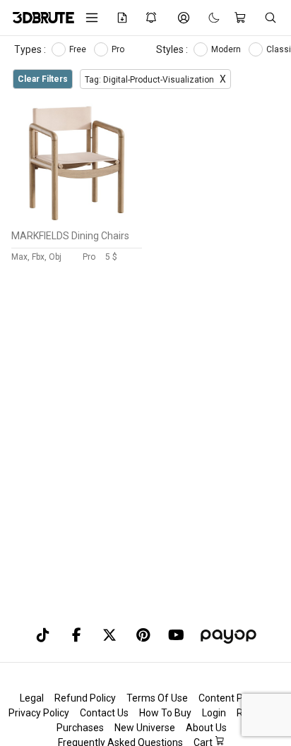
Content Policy (230, 698)
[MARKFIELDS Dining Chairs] (77, 219)
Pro (119, 49)
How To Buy (165, 712)
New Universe (144, 727)
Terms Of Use (157, 698)
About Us (206, 727)
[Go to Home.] (38, 17)
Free (78, 49)
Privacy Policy (38, 712)
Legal (32, 698)
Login (214, 712)
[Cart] (242, 17)
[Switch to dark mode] (207, 17)
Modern (227, 49)
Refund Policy (85, 698)
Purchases (80, 727)
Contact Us (104, 712)
